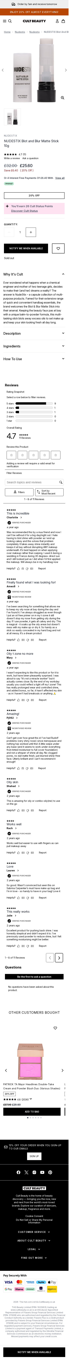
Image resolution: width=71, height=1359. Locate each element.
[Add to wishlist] (58, 248)
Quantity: (11, 224)
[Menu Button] (3, 21)
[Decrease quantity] (9, 232)
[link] (57, 21)
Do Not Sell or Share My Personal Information (34, 1221)
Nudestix (20, 31)
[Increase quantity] (31, 232)
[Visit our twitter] (26, 1172)
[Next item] (62, 1070)
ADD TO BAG (32, 1111)
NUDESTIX (10, 135)
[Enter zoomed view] (62, 97)
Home (7, 31)
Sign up (34, 1156)
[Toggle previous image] (2, 70)
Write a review (12, 158)
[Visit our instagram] (34, 1172)
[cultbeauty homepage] (34, 21)
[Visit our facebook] (18, 1172)
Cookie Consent (34, 1216)
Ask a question (30, 158)
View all (60, 178)
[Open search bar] (10, 21)
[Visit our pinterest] (50, 1172)
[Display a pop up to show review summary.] (31, 1100)
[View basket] (63, 21)
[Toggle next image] (66, 70)
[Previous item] (6, 1070)
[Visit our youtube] (42, 1172)
